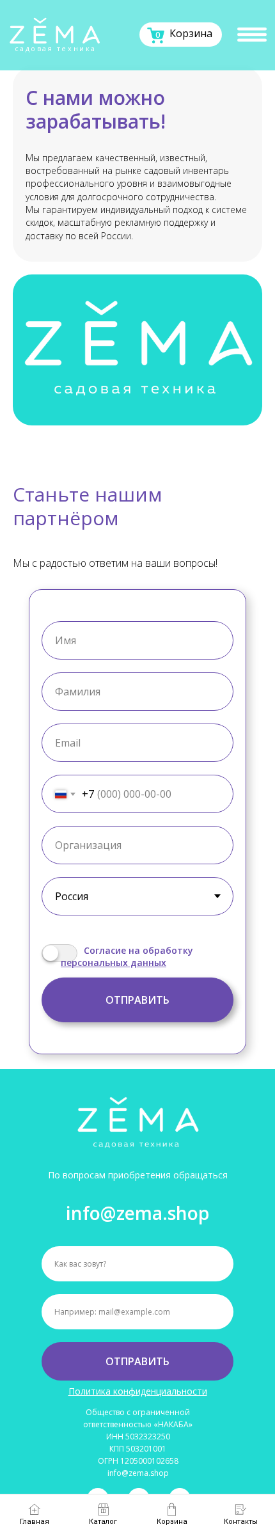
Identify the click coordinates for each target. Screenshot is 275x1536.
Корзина (190, 33)
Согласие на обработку (138, 950)
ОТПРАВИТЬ (137, 1361)
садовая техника (56, 48)
